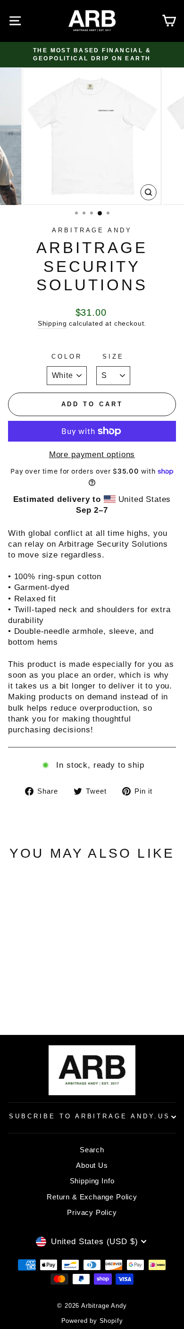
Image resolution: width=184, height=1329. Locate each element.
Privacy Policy (92, 1212)
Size (113, 356)
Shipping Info (92, 1181)
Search (92, 1150)
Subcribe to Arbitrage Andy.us (89, 1116)
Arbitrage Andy (92, 230)
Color (66, 356)
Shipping (52, 323)
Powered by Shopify (92, 1321)
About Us (92, 1165)
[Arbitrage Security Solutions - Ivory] (34, 990)
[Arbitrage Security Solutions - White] (45, 990)
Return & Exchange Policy (92, 1197)
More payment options (92, 454)
